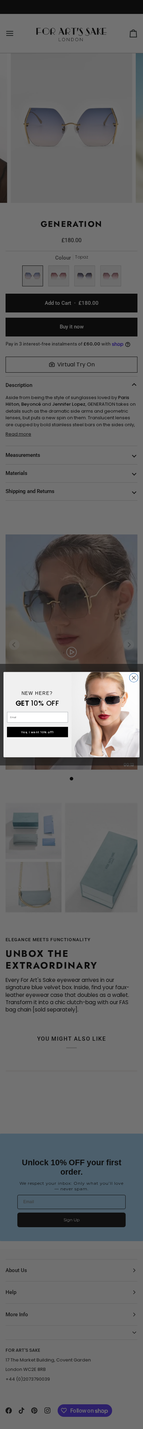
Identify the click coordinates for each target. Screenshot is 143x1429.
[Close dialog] (133, 677)
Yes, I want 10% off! (37, 732)
